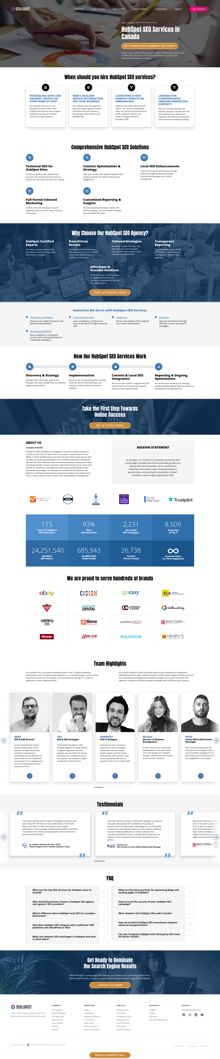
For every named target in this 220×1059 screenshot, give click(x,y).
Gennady (106, 736)
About (178, 9)
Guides (152, 1013)
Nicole (147, 736)
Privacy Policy (179, 1046)
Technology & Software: (41, 317)
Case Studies (98, 9)
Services (79, 9)
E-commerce (89, 1020)
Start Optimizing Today (110, 292)
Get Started (199, 9)
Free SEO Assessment (158, 1020)
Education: (164, 317)
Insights (152, 1010)
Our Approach (58, 1017)
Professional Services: (83, 317)
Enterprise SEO (123, 1020)
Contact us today (110, 985)
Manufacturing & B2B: (41, 331)
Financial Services (91, 1017)
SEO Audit (121, 1026)
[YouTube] (202, 1014)
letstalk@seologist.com (191, 1010)
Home (123, 22)
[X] (190, 1014)
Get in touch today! (110, 425)
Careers (55, 1026)
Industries (119, 9)
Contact (55, 1030)
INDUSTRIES (130, 22)
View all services (123, 1030)
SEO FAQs (153, 1017)
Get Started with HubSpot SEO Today (149, 46)
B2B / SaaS (88, 1023)
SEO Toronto (57, 1010)
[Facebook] (183, 1014)
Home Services (90, 1026)
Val (59, 736)
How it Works (140, 9)
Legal (86, 1010)
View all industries (92, 1030)
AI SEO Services (123, 1023)
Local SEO (121, 1013)
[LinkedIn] (196, 1014)
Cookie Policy (204, 1046)
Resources (161, 9)
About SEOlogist (58, 1013)
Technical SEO (123, 1010)
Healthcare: (121, 317)
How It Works (57, 1020)
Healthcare (89, 1013)
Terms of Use (191, 1046)
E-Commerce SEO (124, 1017)
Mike (17, 736)
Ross (188, 736)
